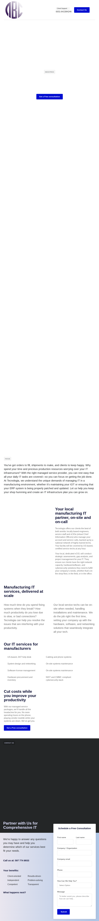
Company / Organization (67, 848)
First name (61, 837)
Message (61, 892)
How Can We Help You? (67, 881)
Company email (63, 859)
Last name (80, 837)
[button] (93, 10)
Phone (60, 870)
